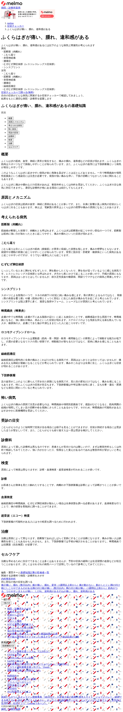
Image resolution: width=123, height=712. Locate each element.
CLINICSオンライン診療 (20, 657)
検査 (10, 140)
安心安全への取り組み (19, 630)
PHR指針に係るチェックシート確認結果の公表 (32, 633)
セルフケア (13, 147)
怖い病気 (12, 129)
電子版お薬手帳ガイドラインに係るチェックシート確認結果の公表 (43, 637)
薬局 (18, 7)
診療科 (11, 136)
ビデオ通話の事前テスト (20, 624)
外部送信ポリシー (16, 685)
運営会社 (12, 688)
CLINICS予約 (14, 654)
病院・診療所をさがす (19, 608)
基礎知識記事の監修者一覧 (34, 572)
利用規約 (12, 676)
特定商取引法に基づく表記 (21, 679)
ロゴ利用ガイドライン (19, 691)
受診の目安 (13, 133)
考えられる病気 (15, 125)
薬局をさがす (14, 611)
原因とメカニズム (16, 122)
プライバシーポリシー (19, 682)
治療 (10, 143)
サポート (12, 618)
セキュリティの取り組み (20, 627)
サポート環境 (14, 621)
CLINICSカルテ (15, 661)
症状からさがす (15, 615)
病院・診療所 (8, 7)
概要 (10, 118)
